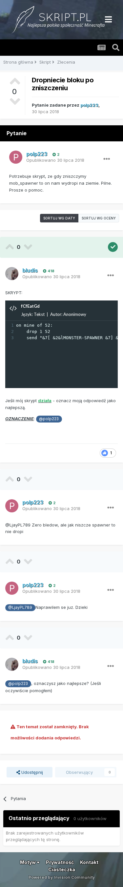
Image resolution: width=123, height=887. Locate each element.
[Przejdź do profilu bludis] (11, 273)
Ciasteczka (61, 869)
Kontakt (89, 862)
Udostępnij (31, 772)
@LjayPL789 (20, 607)
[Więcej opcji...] (106, 159)
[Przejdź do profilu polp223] (15, 157)
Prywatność (60, 862)
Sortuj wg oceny (99, 218)
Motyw (28, 862)
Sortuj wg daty (59, 218)
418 (50, 271)
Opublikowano (55, 160)
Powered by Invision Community (62, 877)
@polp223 (49, 419)
